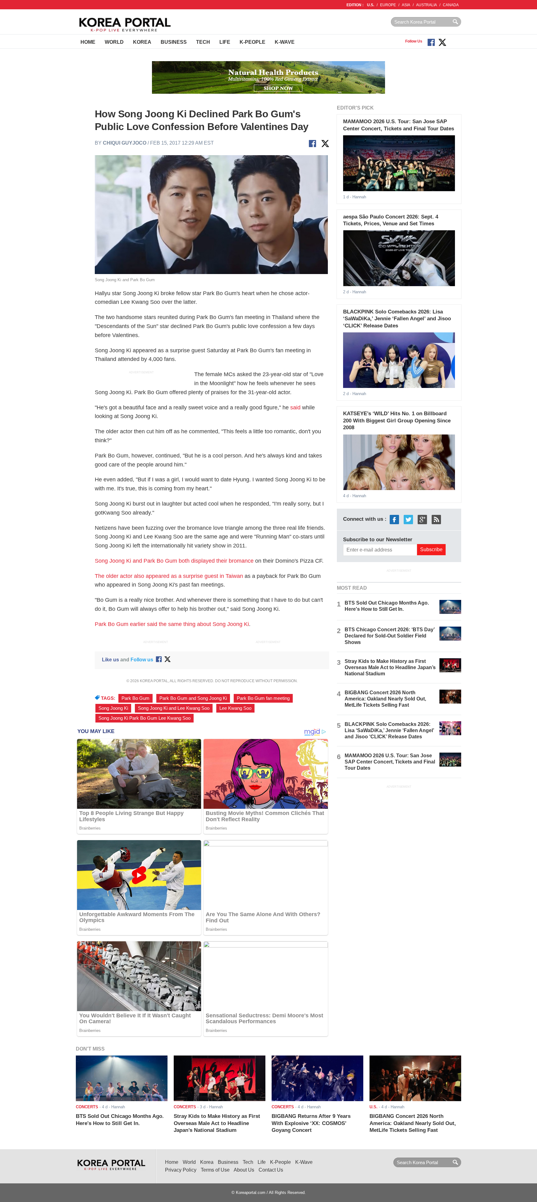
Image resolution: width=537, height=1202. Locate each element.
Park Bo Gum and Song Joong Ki (193, 698)
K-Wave (285, 42)
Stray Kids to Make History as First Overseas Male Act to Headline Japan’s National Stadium (390, 667)
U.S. (370, 5)
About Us (244, 1170)
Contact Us (271, 1170)
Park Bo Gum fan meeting (263, 698)
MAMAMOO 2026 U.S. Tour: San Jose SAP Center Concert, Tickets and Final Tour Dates (390, 762)
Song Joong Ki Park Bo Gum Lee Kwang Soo (144, 718)
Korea (142, 42)
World (114, 42)
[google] (422, 519)
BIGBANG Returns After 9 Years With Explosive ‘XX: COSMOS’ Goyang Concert (311, 1123)
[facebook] (394, 519)
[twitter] (408, 519)
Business (174, 42)
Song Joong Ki (113, 708)
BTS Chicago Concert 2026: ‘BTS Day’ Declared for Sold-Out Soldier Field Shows (389, 636)
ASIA (406, 5)
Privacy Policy (180, 1170)
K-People (252, 42)
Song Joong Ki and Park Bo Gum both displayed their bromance (174, 561)
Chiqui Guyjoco (124, 143)
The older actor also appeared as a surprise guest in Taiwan (169, 576)
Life (224, 42)
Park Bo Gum (135, 698)
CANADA (451, 5)
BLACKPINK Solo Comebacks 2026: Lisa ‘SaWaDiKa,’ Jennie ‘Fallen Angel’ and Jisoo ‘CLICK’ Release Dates (397, 319)
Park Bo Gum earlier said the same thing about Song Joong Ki (172, 624)
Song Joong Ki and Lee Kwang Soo (173, 708)
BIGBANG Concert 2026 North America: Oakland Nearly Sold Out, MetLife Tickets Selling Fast (385, 699)
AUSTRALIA (426, 5)
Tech (203, 42)
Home (87, 42)
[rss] (436, 519)
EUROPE (388, 5)
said (295, 407)
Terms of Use (215, 1170)
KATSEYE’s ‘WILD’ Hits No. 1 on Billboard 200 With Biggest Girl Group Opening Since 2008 (397, 420)
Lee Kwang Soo (235, 708)
